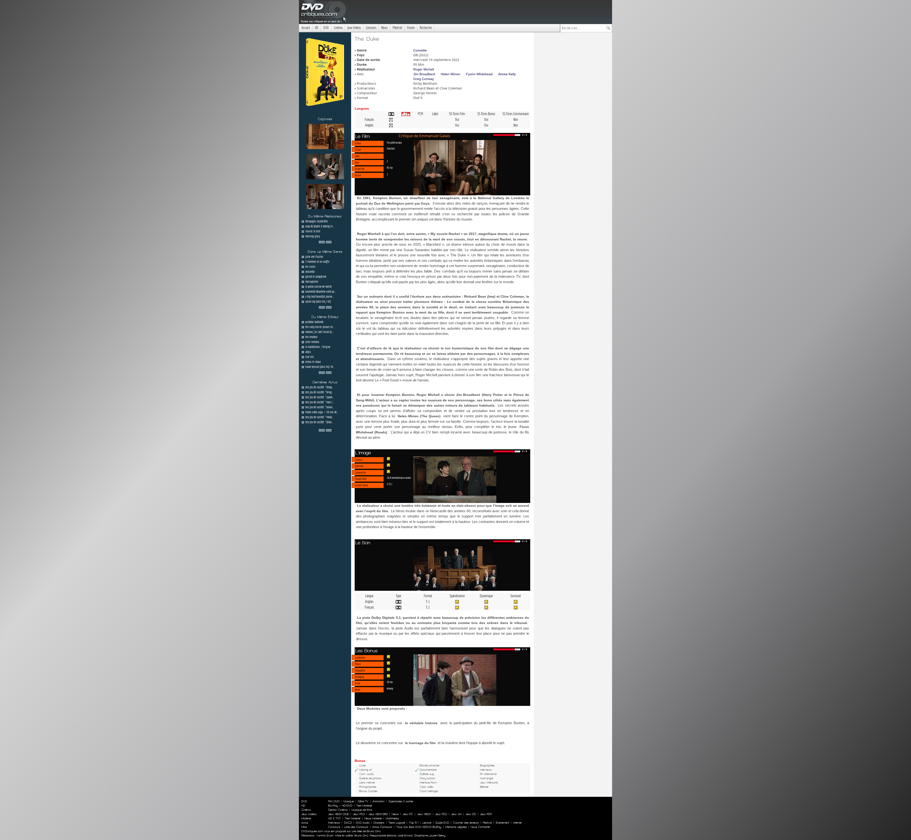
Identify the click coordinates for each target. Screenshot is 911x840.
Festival (487, 822)
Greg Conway (423, 79)
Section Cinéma (338, 809)
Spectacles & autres (401, 801)
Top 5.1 (413, 822)
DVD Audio (363, 822)
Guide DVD (442, 822)
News (384, 27)
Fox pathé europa (394, 142)
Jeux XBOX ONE (338, 814)
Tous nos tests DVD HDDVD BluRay (418, 827)
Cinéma (338, 27)
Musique (349, 801)
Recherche (426, 27)
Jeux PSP (486, 814)
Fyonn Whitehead (479, 74)
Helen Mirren (450, 74)
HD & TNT (334, 818)
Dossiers (379, 822)
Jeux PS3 (359, 814)
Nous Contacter (480, 827)
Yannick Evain (325, 835)
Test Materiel (364, 805)
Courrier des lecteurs (466, 822)
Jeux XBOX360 (378, 814)
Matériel (397, 27)
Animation (378, 801)
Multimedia (392, 818)
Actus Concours (382, 827)
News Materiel (373, 818)
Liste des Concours (356, 827)
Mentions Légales (456, 827)
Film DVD (333, 801)
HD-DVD (347, 805)
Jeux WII (456, 814)
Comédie (420, 50)
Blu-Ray (333, 805)
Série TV (363, 801)
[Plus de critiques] (325, 241)
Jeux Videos (354, 27)
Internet (517, 822)
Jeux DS (470, 814)
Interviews (334, 822)
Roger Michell (423, 69)
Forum (411, 27)
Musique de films (362, 809)
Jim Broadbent (424, 74)
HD (316, 27)
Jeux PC (408, 814)
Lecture (427, 822)
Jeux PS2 (441, 814)
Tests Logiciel (396, 822)
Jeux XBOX (424, 814)
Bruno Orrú (361, 835)
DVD (326, 27)
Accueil (306, 27)
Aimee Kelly (507, 74)
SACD (348, 822)
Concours (371, 27)
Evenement (502, 822)
